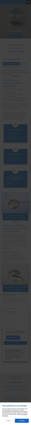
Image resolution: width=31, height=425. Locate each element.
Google (25, 414)
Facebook (5, 415)
